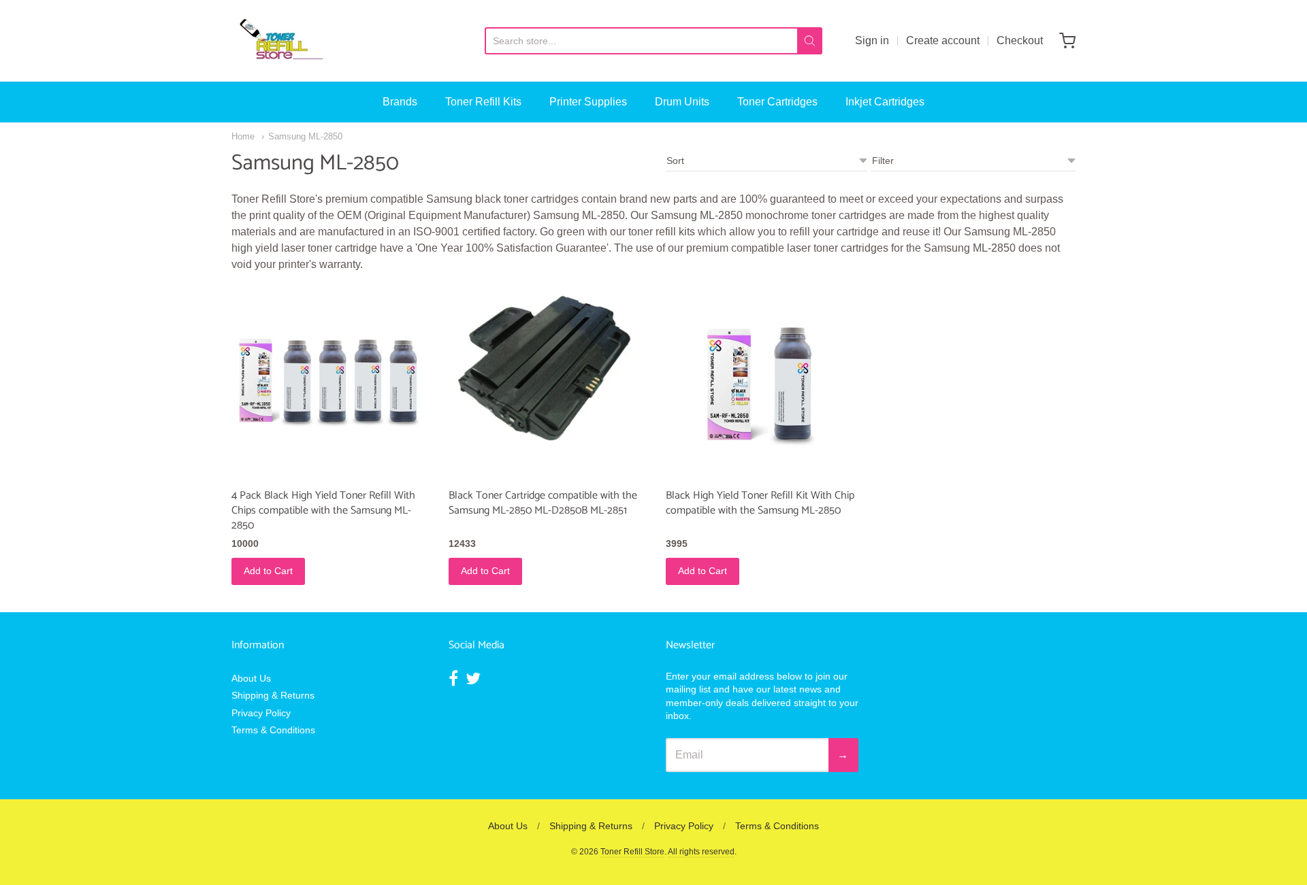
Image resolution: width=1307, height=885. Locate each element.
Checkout (1020, 40)
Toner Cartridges (777, 101)
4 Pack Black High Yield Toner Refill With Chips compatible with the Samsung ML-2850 (323, 510)
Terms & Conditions (273, 729)
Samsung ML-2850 (305, 136)
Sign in (872, 40)
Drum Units (682, 101)
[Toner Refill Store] (280, 41)
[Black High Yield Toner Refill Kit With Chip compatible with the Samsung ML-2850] (762, 383)
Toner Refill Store (632, 851)
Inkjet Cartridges (884, 101)
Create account (943, 40)
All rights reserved (701, 851)
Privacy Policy (261, 712)
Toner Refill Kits (483, 101)
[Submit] (809, 40)
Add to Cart (268, 570)
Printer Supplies (588, 101)
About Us (251, 678)
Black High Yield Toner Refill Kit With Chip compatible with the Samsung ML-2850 (760, 503)
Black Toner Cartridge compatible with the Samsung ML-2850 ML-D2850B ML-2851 (543, 503)
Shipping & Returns (272, 695)
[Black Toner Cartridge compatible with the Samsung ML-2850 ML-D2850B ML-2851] (545, 366)
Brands (400, 101)
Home (243, 136)
